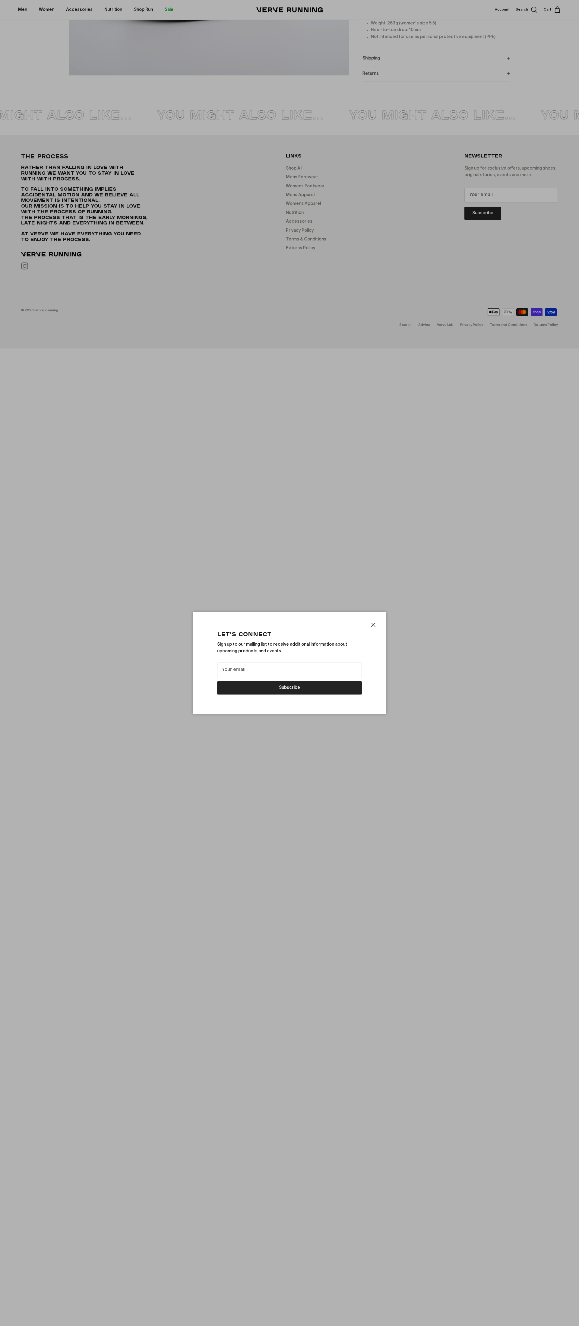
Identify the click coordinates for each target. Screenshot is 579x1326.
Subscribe (289, 688)
